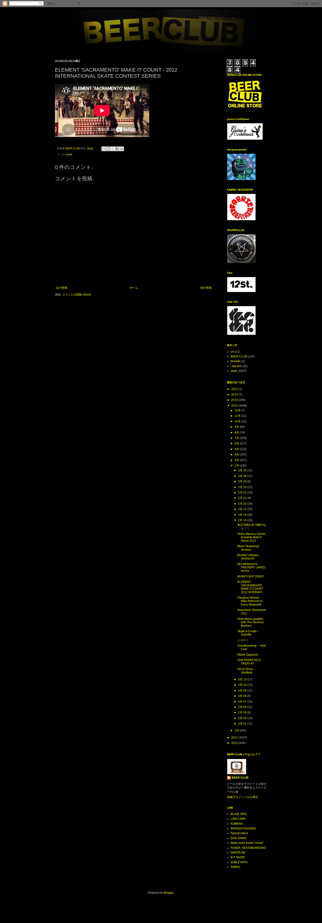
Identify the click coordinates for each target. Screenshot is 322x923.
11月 (238, 415)
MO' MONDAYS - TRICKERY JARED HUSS (251, 567)
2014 (235, 394)
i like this (236, 366)
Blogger (169, 892)
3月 (237, 460)
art (232, 351)
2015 (235, 389)
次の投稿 (61, 287)
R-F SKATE (238, 857)
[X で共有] (112, 148)
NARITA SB (238, 852)
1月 (237, 730)
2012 (235, 405)
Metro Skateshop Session (248, 548)
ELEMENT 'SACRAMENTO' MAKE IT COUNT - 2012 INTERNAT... (250, 587)
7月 (237, 438)
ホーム (134, 287)
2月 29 (242, 470)
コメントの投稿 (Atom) (76, 294)
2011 (235, 737)
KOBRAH (237, 823)
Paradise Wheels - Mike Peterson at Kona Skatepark (249, 601)
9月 (237, 427)
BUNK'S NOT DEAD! (250, 576)
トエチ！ (243, 640)
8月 (237, 432)
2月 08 (242, 696)
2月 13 (242, 679)
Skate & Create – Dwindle (248, 633)
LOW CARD (238, 818)
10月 (238, 421)
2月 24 (242, 481)
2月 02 (242, 718)
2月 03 (242, 712)
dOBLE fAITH (239, 862)
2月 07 (242, 701)
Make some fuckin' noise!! (247, 843)
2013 (235, 400)
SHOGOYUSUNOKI (243, 828)
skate (69, 154)
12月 (238, 410)
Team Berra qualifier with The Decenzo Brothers (250, 622)
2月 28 (242, 476)
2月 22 (242, 492)
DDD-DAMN (238, 838)
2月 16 (242, 514)
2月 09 (242, 690)
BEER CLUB (239, 356)
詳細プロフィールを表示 (242, 797)
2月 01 (242, 723)
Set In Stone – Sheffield (246, 670)
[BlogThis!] (108, 148)
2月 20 (242, 503)
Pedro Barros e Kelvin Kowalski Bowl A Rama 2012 (251, 537)
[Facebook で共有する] (117, 148)
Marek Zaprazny (247, 654)
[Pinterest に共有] (121, 148)
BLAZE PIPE (239, 814)
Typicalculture (239, 833)
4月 (237, 454)
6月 (237, 443)
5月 (237, 449)
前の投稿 (206, 287)
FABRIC (236, 867)
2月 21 (242, 498)
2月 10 (242, 685)
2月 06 (242, 707)
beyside (236, 361)
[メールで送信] (103, 148)
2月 (237, 465)
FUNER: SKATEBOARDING (248, 848)
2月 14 (242, 520)
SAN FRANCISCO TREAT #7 (249, 661)
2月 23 (242, 487)
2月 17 (242, 509)
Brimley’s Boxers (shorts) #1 (248, 557)
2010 (235, 743)
